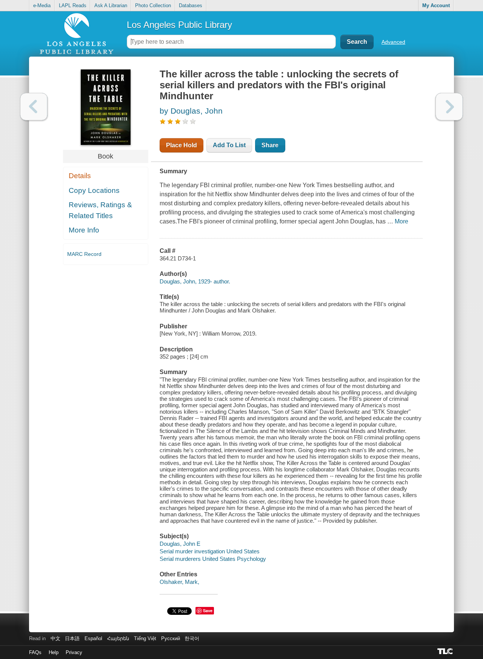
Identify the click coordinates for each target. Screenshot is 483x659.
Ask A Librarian (110, 5)
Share (269, 145)
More (401, 221)
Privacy (74, 652)
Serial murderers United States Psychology (213, 559)
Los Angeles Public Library (179, 25)
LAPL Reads (72, 5)
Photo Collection (153, 5)
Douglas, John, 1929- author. (195, 281)
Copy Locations (94, 190)
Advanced (393, 42)
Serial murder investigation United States (210, 551)
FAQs (35, 652)
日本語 (72, 638)
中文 (55, 638)
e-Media (42, 5)
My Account (436, 5)
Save (207, 610)
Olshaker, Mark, (179, 582)
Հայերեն (118, 638)
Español (93, 638)
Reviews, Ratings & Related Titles (100, 210)
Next (449, 106)
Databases (190, 5)
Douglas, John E (180, 543)
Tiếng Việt (145, 638)
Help (53, 652)
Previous (34, 106)
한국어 (192, 638)
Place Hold (181, 145)
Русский (170, 638)
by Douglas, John (191, 110)
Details (80, 176)
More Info (84, 230)
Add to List (229, 145)
